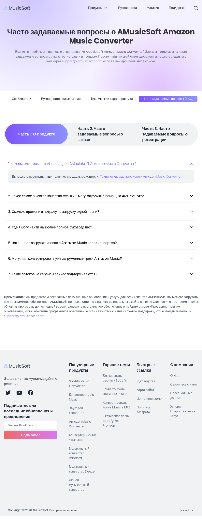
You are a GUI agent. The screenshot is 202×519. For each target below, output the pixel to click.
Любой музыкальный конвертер (79, 485)
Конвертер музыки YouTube (82, 437)
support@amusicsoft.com (82, 61)
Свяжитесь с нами (183, 384)
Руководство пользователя (61, 99)
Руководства (127, 8)
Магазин (153, 8)
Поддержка (177, 8)
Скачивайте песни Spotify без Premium (116, 421)
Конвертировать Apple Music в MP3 (116, 405)
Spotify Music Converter (79, 383)
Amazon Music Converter (80, 424)
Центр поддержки (149, 398)
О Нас (174, 375)
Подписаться (30, 435)
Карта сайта (145, 390)
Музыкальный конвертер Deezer (82, 469)
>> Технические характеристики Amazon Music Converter (139, 176)
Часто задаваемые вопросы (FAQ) (168, 99)
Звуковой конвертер (76, 410)
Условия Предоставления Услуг (182, 411)
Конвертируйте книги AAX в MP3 (115, 391)
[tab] (36, 134)
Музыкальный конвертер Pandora (79, 453)
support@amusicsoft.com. (24, 316)
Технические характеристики (112, 99)
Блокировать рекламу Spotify (115, 378)
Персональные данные (181, 395)
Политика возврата (144, 409)
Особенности (21, 99)
